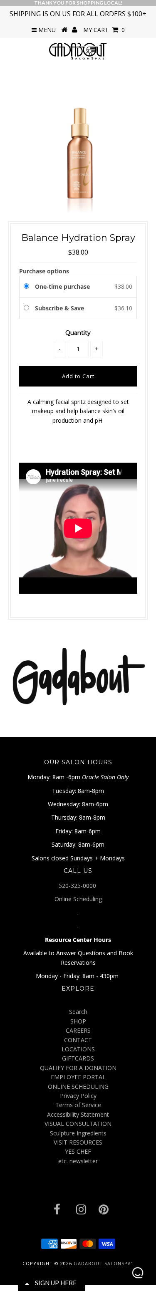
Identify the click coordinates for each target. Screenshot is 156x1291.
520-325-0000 (78, 886)
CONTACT (78, 1040)
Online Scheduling (78, 899)
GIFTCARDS (78, 1058)
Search (78, 1012)
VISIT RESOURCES (78, 1142)
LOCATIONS (78, 1049)
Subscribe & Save (60, 308)
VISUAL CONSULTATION (78, 1123)
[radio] (28, 286)
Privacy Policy (78, 1096)
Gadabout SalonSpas (104, 1263)
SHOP (78, 1021)
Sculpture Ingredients (78, 1133)
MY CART (104, 30)
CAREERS (78, 1030)
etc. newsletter (78, 1161)
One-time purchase (62, 286)
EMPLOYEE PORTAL (78, 1077)
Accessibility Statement (78, 1114)
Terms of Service (78, 1105)
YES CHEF (78, 1151)
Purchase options (44, 271)
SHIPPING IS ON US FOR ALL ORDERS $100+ (78, 13)
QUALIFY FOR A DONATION (78, 1068)
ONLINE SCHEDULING (78, 1086)
